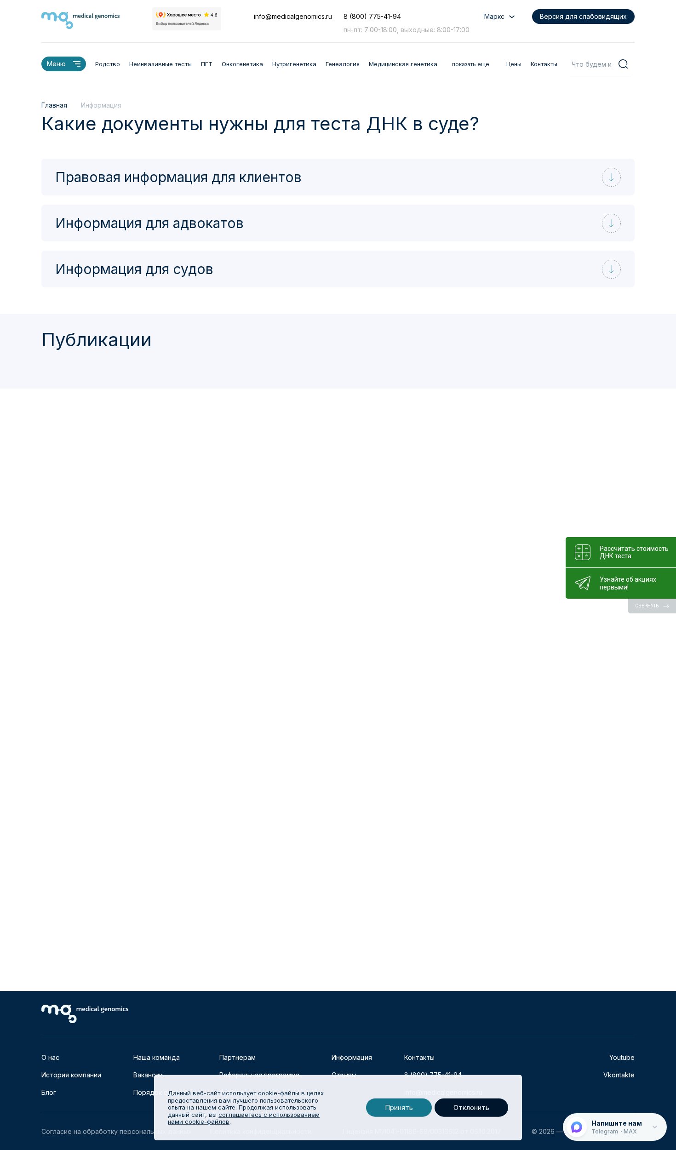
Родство (107, 64)
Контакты (544, 64)
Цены (513, 64)
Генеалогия (343, 64)
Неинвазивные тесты (160, 64)
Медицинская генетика (403, 64)
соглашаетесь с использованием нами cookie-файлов (244, 1118)
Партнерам (237, 1057)
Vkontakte (619, 1075)
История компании (71, 1075)
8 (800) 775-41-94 (372, 16)
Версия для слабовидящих (583, 16)
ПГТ (206, 64)
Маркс (494, 16)
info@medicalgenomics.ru (293, 16)
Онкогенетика (242, 64)
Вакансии (148, 1075)
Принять (399, 1107)
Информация (352, 1057)
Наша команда (156, 1057)
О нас (50, 1057)
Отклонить (471, 1107)
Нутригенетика (294, 64)
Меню (56, 64)
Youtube (622, 1057)
